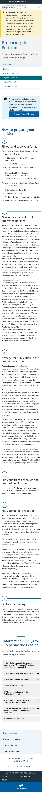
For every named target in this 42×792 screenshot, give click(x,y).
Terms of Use (25, 776)
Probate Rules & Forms (11, 82)
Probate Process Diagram (24, 114)
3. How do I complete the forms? (16, 679)
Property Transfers (9, 78)
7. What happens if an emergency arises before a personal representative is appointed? (19, 710)
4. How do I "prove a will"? (14, 686)
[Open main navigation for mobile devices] (38, 7)
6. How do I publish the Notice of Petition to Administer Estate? (16, 701)
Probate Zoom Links (10, 86)
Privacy (4, 776)
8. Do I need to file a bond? (14, 719)
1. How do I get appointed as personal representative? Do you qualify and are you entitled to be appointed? (19, 665)
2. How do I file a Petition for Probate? (18, 673)
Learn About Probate (10, 73)
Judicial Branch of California (21, 2)
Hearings (5, 69)
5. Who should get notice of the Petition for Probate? (16, 693)
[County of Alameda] (14, 8)
